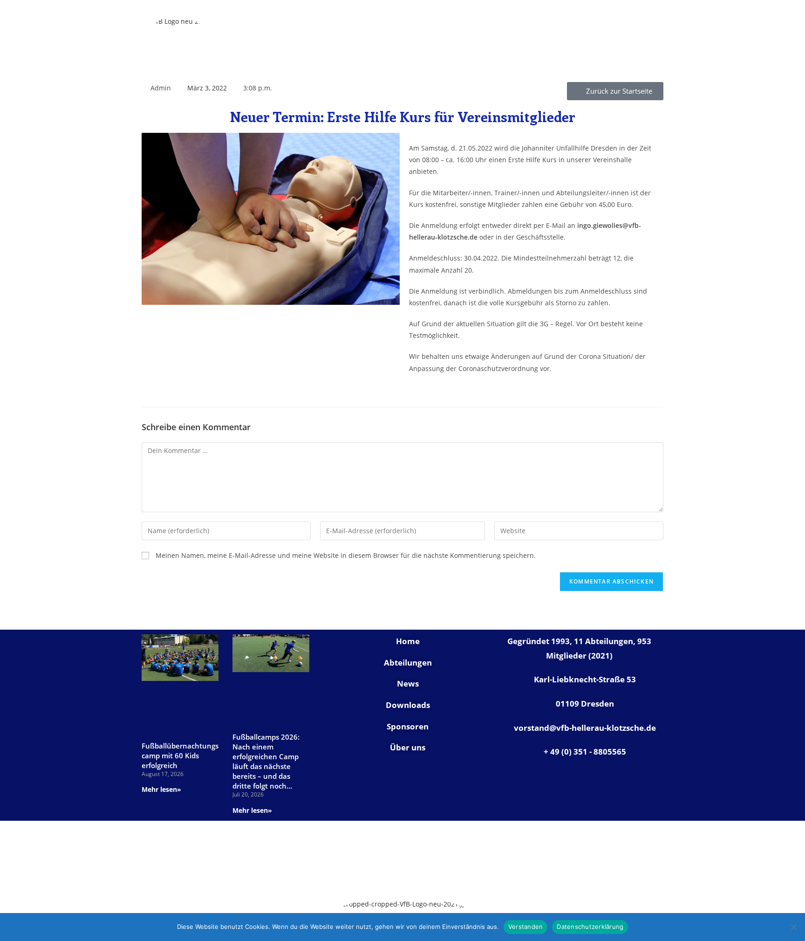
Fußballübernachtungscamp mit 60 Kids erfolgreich (180, 755)
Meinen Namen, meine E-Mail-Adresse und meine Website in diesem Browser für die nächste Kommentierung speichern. (346, 555)
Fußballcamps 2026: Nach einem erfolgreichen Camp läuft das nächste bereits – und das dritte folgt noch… (266, 761)
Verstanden (525, 926)
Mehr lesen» (161, 789)
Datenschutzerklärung (590, 926)
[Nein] (793, 927)
